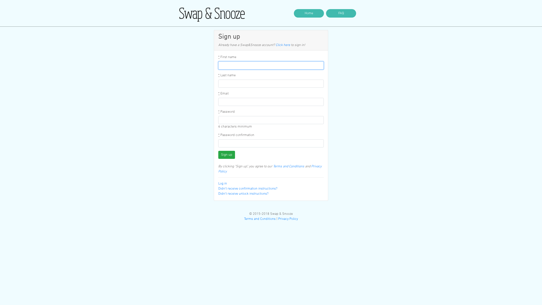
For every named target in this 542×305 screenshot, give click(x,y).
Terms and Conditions (288, 166)
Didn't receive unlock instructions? (243, 194)
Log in (222, 184)
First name (227, 57)
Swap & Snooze (212, 13)
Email (223, 94)
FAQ (341, 13)
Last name (227, 75)
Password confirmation (236, 135)
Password (226, 112)
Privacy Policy (288, 219)
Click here (283, 45)
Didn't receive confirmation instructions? (247, 189)
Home (309, 13)
